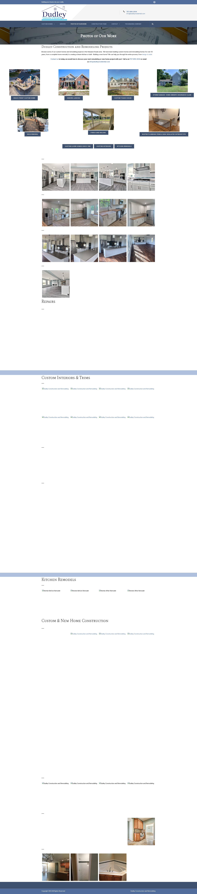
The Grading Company (133, 24)
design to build (147, 54)
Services (63, 24)
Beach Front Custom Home (24, 98)
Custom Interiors (104, 146)
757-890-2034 (131, 12)
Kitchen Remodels (124, 146)
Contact (114, 24)
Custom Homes (47, 24)
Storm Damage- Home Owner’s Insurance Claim (172, 95)
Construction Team (98, 24)
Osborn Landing (73, 98)
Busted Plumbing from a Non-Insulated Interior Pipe (164, 134)
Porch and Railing (98, 132)
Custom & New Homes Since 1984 (77, 146)
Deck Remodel (32, 134)
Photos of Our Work (78, 24)
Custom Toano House (122, 98)
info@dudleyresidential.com (135, 14)
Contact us (54, 59)
